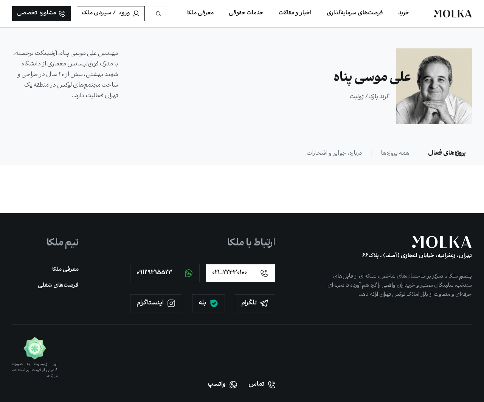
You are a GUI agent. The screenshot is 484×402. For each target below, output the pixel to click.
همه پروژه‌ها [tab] (395, 153)
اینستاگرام (150, 303)
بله (202, 303)
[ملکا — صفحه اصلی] (453, 13)
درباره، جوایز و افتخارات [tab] (334, 153)
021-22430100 (229, 272)
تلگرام (249, 303)
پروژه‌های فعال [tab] (447, 153)
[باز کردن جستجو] (158, 13)
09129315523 (154, 272)
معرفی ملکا (65, 270)
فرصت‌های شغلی (58, 285)
